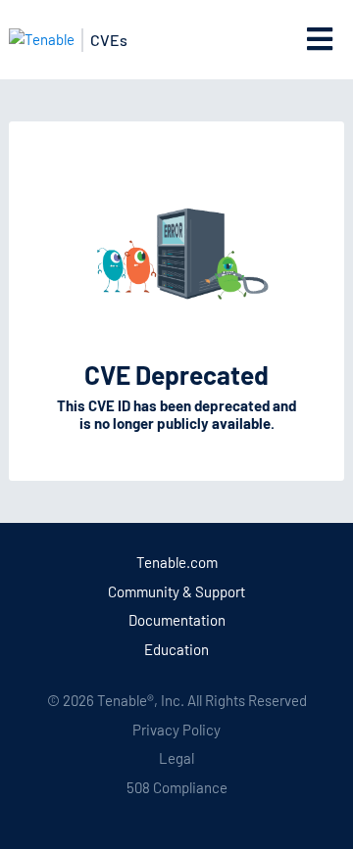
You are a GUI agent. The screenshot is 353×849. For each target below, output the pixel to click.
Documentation (177, 620)
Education (176, 649)
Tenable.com (177, 562)
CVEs (108, 39)
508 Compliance (176, 787)
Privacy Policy (176, 729)
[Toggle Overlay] (320, 39)
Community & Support (176, 591)
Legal (176, 758)
